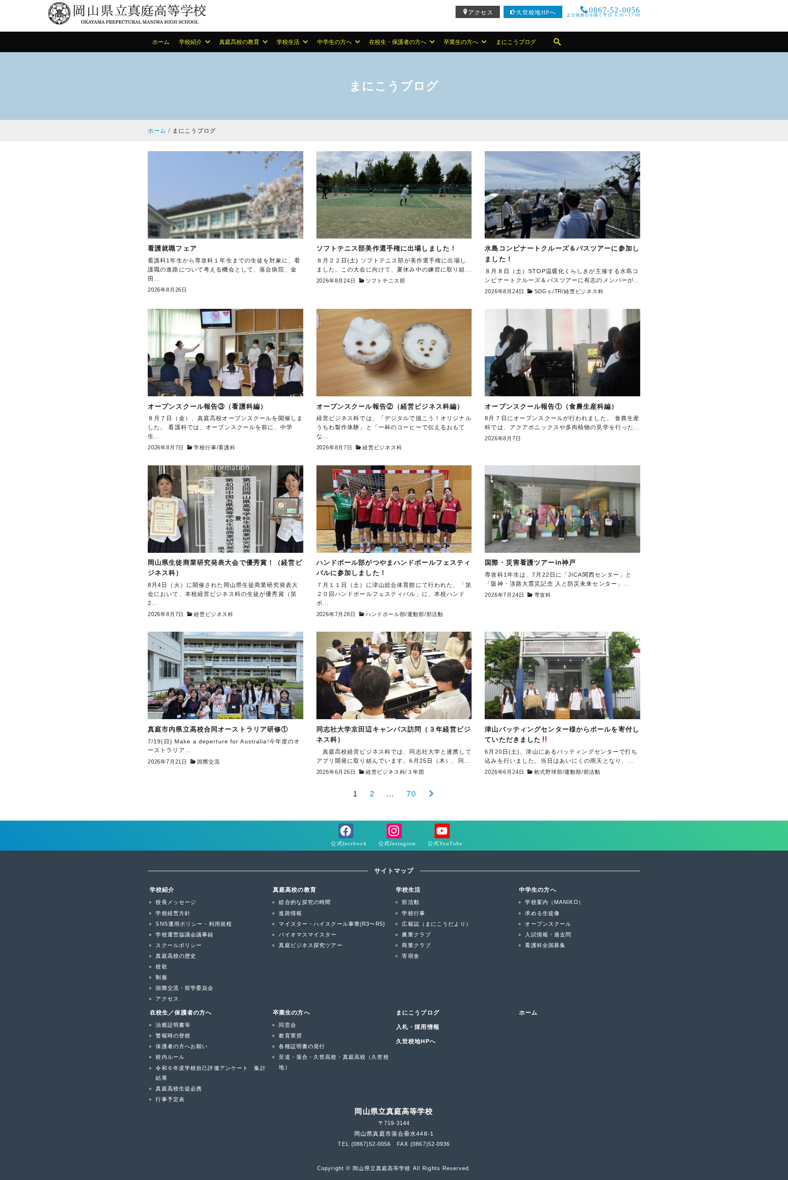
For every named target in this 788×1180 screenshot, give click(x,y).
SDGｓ (543, 291)
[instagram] (394, 836)
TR (558, 291)
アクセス (480, 12)
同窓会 (287, 1025)
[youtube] (442, 836)
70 (411, 793)
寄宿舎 (410, 956)
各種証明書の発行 (302, 1046)
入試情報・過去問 (548, 935)
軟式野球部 (548, 772)
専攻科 (542, 595)
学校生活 (408, 889)
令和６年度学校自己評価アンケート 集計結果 (211, 1073)
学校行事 (205, 447)
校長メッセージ (176, 902)
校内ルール (170, 1057)
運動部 (415, 614)
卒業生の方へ (291, 1012)
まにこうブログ (418, 1012)
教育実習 (290, 1036)
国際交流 (208, 762)
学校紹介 (162, 889)
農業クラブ (416, 935)
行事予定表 (170, 1099)
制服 (161, 977)
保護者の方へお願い (182, 1046)
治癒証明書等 (173, 1025)
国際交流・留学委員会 (184, 988)
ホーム (528, 1012)
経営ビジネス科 (584, 291)
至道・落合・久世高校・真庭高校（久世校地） (334, 1062)
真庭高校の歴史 (176, 956)
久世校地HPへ (536, 12)
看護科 (226, 447)
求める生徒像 (542, 913)
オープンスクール (548, 924)
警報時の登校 (173, 1036)
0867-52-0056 (603, 11)
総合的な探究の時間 (305, 902)
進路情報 (290, 913)
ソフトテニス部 (385, 281)
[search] (557, 42)
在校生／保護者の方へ (181, 1012)
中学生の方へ (538, 889)
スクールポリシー (179, 945)
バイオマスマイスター (308, 935)
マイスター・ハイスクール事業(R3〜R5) (332, 924)
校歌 (161, 967)
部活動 (434, 614)
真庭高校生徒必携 (179, 1089)
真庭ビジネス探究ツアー (310, 945)
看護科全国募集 (545, 945)
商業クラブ (416, 945)
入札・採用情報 (418, 1027)
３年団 (415, 772)
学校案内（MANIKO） (554, 902)
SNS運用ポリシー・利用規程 (194, 924)
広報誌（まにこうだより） (436, 924)
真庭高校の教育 (294, 889)
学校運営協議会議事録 (184, 935)
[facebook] (345, 836)
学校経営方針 (173, 913)
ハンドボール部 (385, 614)
